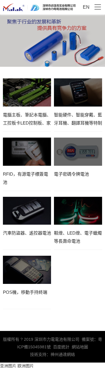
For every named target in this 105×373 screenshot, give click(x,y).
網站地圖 (80, 347)
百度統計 (61, 347)
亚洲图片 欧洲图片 (17, 365)
